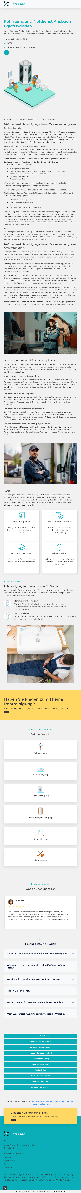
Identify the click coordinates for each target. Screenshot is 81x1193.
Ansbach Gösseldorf (40, 1082)
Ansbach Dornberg (40, 1059)
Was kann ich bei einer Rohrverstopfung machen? (34, 979)
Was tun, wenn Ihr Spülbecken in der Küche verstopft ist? (37, 953)
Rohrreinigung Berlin (14, 1153)
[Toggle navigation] (74, 4)
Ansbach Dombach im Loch (41, 1053)
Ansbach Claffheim (40, 1036)
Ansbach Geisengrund (40, 1076)
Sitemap (8, 1168)
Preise (7, 1164)
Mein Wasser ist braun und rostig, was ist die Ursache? (36, 1014)
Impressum (9, 1160)
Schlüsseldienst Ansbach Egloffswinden (48, 1101)
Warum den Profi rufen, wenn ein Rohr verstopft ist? (35, 1002)
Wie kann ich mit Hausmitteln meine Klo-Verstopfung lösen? (36, 966)
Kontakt (7, 1157)
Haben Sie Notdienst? (18, 991)
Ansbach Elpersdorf (40, 1064)
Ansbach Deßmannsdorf (40, 1047)
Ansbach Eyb (40, 1070)
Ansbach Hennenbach (40, 1087)
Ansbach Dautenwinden (40, 1042)
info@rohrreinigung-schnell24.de (21, 1145)
